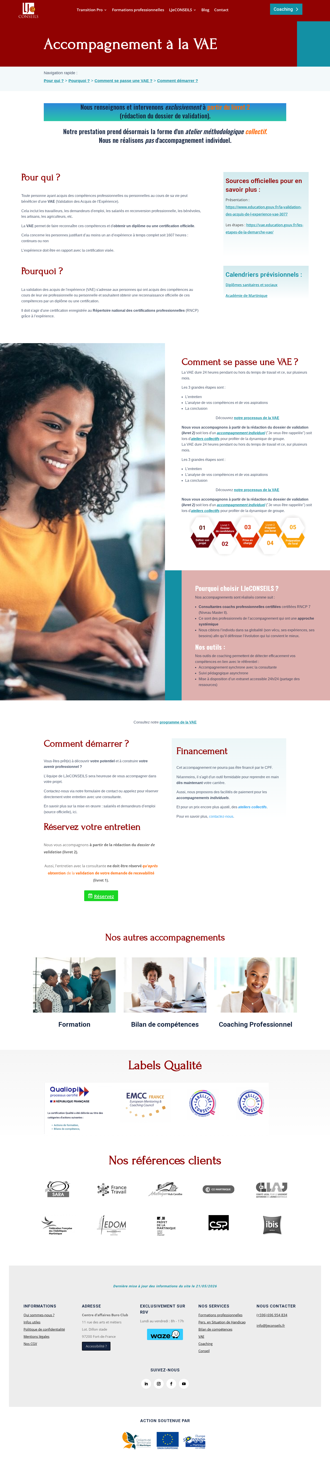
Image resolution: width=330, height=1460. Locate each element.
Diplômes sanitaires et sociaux (251, 284)
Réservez (104, 896)
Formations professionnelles (138, 10)
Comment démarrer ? (177, 80)
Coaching (283, 9)
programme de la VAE (178, 722)
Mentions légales (36, 1336)
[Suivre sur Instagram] (159, 1384)
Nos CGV (30, 1343)
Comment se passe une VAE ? (123, 80)
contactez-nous (221, 816)
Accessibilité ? (96, 1346)
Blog (205, 10)
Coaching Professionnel (255, 1024)
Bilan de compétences (165, 1024)
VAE (201, 1336)
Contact (221, 10)
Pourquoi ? (79, 80)
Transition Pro (90, 10)
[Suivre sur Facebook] (171, 1384)
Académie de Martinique (246, 295)
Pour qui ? (54, 80)
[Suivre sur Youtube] (184, 1384)
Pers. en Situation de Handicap (222, 1322)
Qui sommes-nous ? (39, 1315)
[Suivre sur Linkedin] (146, 1384)
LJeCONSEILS (180, 10)
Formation (74, 1024)
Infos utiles (32, 1322)
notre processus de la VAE (256, 418)
